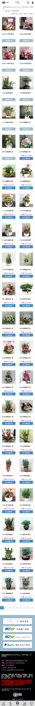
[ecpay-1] (17, 637)
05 (17, 608)
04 (13, 608)
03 (9, 608)
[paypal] (17, 645)
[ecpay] (17, 629)
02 (5, 608)
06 (21, 608)
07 (24, 608)
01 (2, 608)
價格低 (31, 14)
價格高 (26, 14)
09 (32, 608)
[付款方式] (17, 621)
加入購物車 (26, 158)
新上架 (20, 14)
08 (28, 608)
